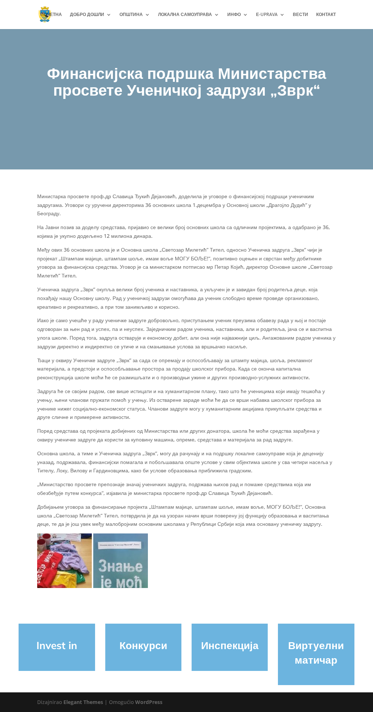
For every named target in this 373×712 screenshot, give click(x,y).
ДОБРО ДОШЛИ (87, 14)
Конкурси (143, 645)
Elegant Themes (83, 702)
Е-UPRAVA (267, 14)
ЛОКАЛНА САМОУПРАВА (185, 14)
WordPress (148, 702)
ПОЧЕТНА (51, 14)
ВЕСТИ (300, 14)
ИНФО (234, 14)
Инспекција (230, 645)
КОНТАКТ (326, 14)
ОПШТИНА (131, 14)
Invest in (56, 645)
